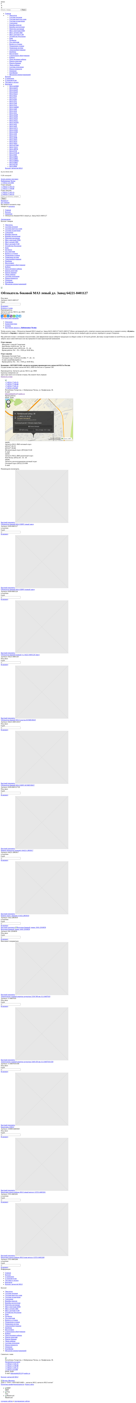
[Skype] (17, 316)
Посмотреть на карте (12, 1362)
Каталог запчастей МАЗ (9, 1377)
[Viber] (11, 316)
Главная (8, 210)
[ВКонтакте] (2, 316)
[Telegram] (20, 316)
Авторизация (5, 219)
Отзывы (8, 326)
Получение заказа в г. (21, 328)
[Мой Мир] (8, 316)
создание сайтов (7, 1401)
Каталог (8, 212)
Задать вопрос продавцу (9, 179)
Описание (8, 322)
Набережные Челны (8, 181)
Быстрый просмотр (8, 522)
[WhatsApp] (14, 316)
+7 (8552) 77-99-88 (7, 188)
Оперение (8, 214)
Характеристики (11, 324)
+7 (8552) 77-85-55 (7, 187)
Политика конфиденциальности (12, 1384)
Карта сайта (29, 1384)
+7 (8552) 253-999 (7, 183)
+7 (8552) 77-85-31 (7, 192)
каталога (11, 206)
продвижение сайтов (22, 1401)
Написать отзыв (6, 377)
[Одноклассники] (5, 316)
